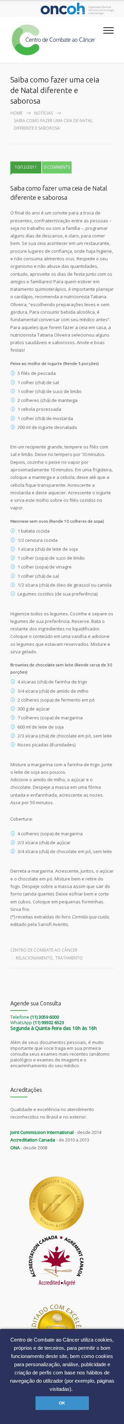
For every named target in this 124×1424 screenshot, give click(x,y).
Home (16, 113)
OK (62, 1403)
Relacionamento (34, 958)
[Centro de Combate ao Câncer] (56, 39)
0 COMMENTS (57, 167)
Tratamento (69, 958)
